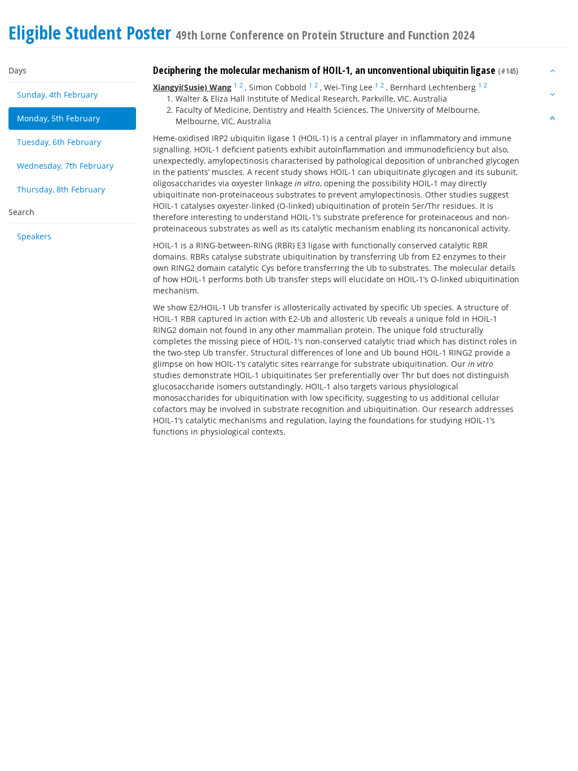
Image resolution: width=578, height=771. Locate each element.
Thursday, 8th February (61, 189)
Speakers (34, 236)
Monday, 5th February (58, 118)
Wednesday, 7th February (65, 165)
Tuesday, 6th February (59, 142)
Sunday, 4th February (57, 94)
